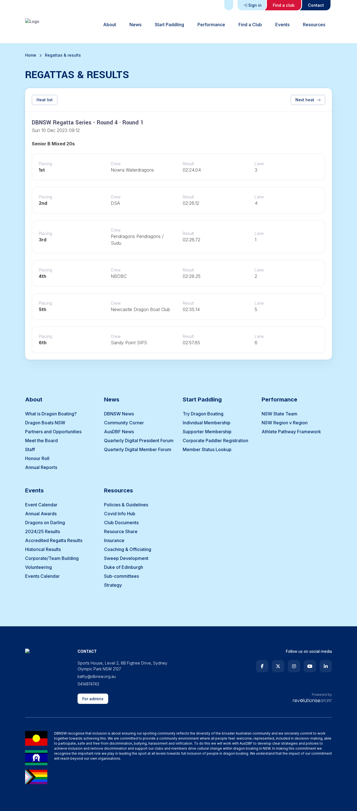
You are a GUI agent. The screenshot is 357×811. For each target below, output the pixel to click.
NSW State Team (279, 414)
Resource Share (121, 531)
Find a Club (250, 24)
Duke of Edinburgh (123, 567)
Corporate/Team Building (52, 558)
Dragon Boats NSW (45, 422)
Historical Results (43, 549)
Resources (314, 24)
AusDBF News (119, 431)
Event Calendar (41, 504)
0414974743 (88, 684)
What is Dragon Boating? (51, 414)
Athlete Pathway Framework (291, 431)
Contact (316, 5)
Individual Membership (206, 422)
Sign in (255, 5)
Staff (30, 449)
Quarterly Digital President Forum (138, 440)
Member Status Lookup (207, 449)
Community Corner (124, 422)
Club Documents (121, 522)
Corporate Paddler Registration (215, 440)
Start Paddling (169, 24)
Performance (211, 24)
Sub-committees (121, 576)
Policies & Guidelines (126, 504)
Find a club (284, 5)
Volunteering (38, 567)
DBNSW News (119, 414)
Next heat (304, 99)
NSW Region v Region (285, 422)
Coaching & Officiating (127, 549)
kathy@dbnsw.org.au (97, 676)
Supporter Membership (207, 431)
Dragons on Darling (45, 522)
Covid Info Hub (119, 513)
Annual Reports (41, 467)
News (135, 24)
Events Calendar (42, 576)
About (109, 24)
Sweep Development (126, 558)
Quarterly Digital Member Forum (137, 449)
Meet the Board (41, 440)
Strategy (113, 585)
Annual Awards (41, 513)
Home (30, 55)
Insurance (114, 540)
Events (282, 24)
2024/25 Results (42, 531)
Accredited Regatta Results (53, 540)
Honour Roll (37, 458)
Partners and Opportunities (53, 431)
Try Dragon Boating (203, 414)
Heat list (45, 99)
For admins (92, 698)
